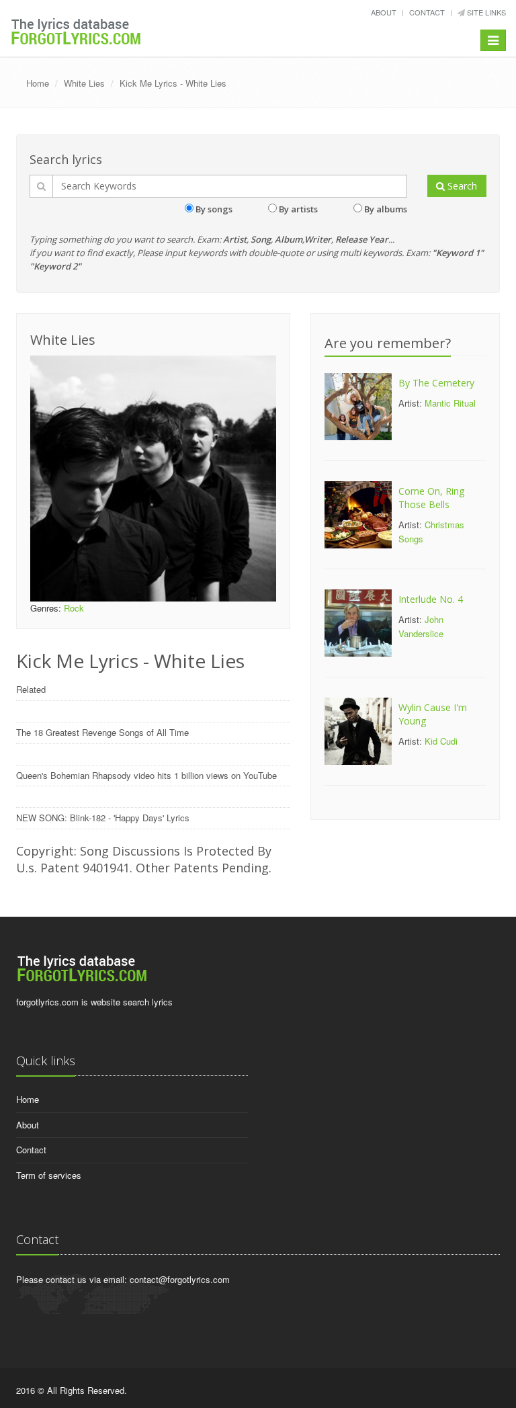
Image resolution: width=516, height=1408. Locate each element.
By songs (214, 209)
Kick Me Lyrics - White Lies (173, 83)
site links (485, 12)
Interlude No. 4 (430, 599)
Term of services (48, 1175)
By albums (385, 209)
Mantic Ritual (450, 403)
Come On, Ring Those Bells (431, 498)
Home (37, 83)
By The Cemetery (436, 382)
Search (461, 185)
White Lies (84, 83)
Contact (427, 12)
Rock (74, 608)
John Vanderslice (420, 626)
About (383, 12)
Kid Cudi (441, 741)
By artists (298, 209)
